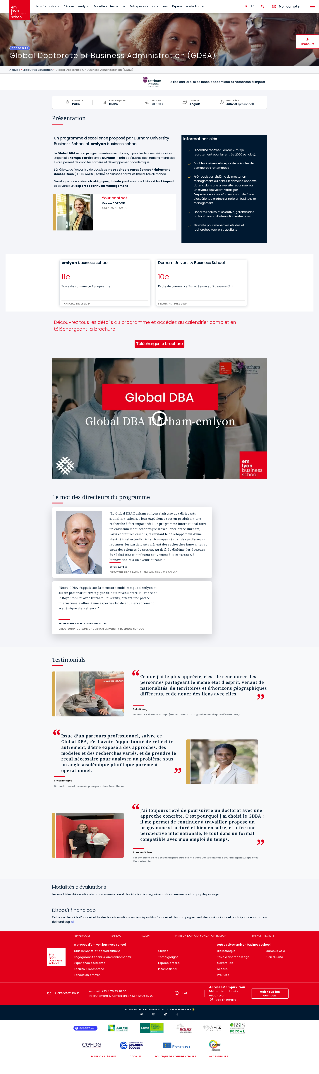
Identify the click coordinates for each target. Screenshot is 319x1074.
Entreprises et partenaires (149, 6)
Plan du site (274, 957)
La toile (222, 969)
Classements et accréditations (97, 951)
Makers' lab (225, 963)
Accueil (14, 70)
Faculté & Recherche (89, 969)
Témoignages (168, 957)
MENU (311, 3)
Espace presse (169, 963)
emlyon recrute (263, 935)
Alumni (145, 935)
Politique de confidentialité (175, 1056)
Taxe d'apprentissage (233, 957)
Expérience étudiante (188, 6)
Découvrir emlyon (76, 6)
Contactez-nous (67, 993)
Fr (245, 6)
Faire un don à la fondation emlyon (200, 935)
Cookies (135, 1056)
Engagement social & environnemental (102, 957)
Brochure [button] (308, 44)
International (167, 969)
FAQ (185, 993)
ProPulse (223, 975)
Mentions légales (103, 1056)
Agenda (115, 935)
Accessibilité (218, 1056)
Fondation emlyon (87, 975)
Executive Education (38, 70)
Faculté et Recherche (109, 6)
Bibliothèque (226, 951)
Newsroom (82, 935)
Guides (163, 951)
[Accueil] (19, 10)
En (253, 6)
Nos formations (47, 6)
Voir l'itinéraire (226, 1000)
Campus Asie (275, 951)
